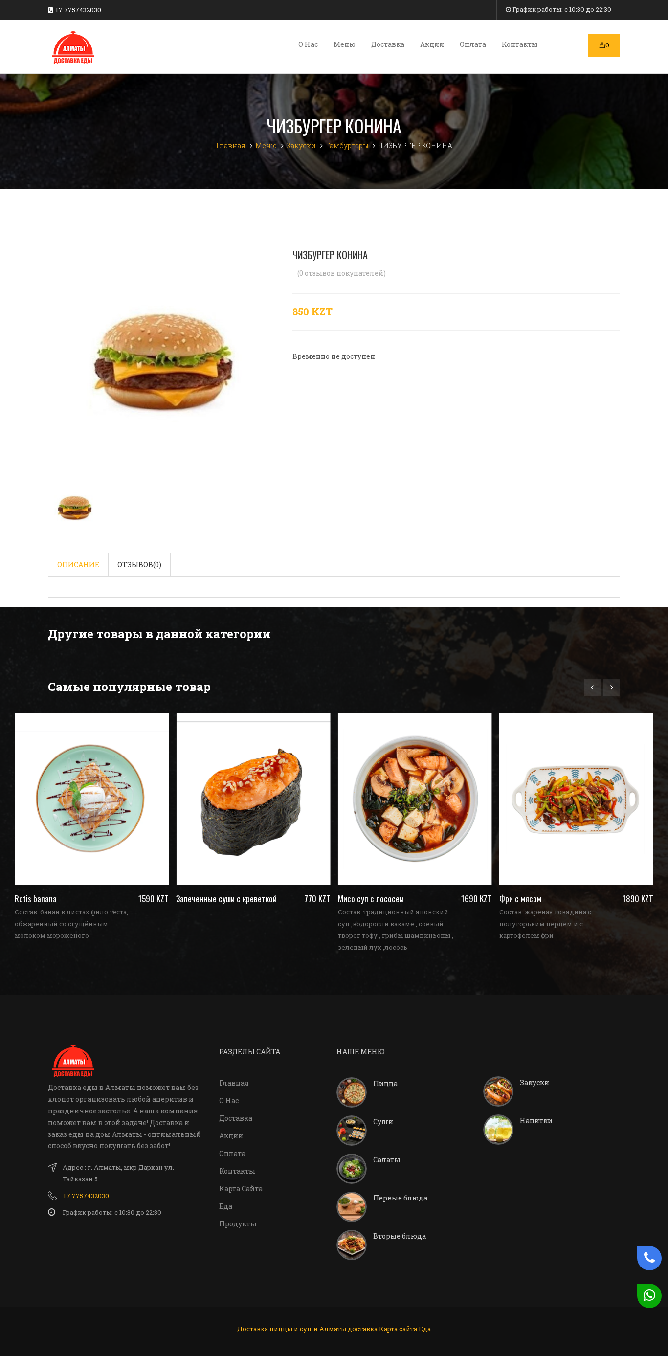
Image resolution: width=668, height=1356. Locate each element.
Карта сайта (241, 1188)
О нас (308, 44)
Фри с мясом (576, 898)
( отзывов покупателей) (341, 273)
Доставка (387, 44)
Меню (345, 44)
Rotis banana (92, 898)
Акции (432, 44)
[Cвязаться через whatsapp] (647, 1296)
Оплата (473, 44)
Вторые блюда (399, 1236)
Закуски (534, 1082)
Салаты (387, 1159)
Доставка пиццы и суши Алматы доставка (307, 1328)
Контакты (520, 44)
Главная (234, 1083)
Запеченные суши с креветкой (253, 898)
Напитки (536, 1120)
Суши (383, 1121)
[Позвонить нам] (647, 1258)
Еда (225, 1206)
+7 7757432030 (77, 9)
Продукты (238, 1223)
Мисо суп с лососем (415, 898)
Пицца (385, 1083)
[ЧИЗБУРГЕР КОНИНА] (163, 363)
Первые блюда (400, 1197)
